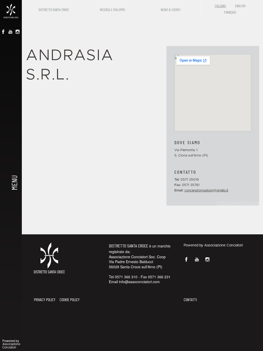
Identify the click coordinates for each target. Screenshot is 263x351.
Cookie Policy (70, 299)
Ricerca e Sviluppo (112, 9)
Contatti (190, 299)
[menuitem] (55, 8)
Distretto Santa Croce (54, 9)
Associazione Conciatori (223, 245)
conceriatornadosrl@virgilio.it (206, 190)
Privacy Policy (44, 299)
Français (230, 12)
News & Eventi (170, 9)
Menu (13, 182)
